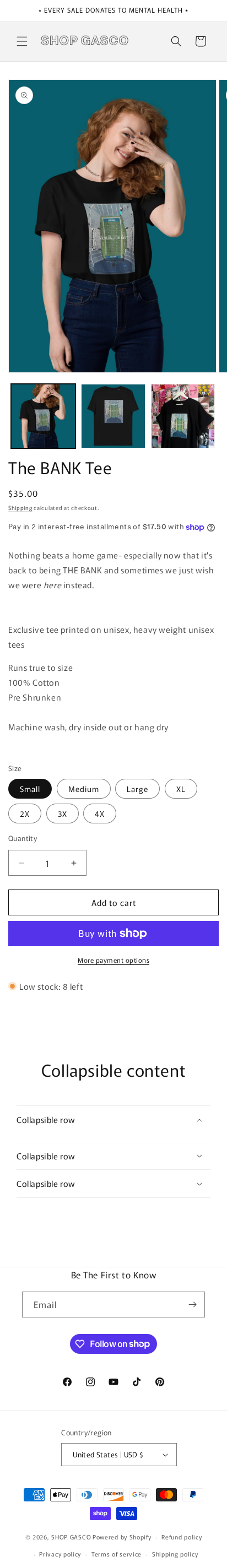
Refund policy (181, 1536)
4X (100, 813)
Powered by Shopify (122, 1536)
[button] (22, 41)
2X (25, 813)
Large (137, 788)
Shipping (20, 507)
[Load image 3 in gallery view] (183, 416)
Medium (83, 788)
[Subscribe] (192, 1304)
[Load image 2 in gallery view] (113, 416)
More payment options (113, 959)
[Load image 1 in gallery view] (43, 416)
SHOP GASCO (71, 1536)
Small (30, 788)
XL (181, 788)
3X (62, 813)
